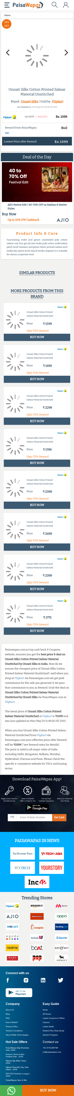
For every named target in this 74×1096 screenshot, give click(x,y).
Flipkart (57, 101)
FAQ (7, 1018)
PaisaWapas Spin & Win (16, 1080)
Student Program (50, 1035)
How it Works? (12, 1022)
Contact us (50, 1042)
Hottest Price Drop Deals (53, 1031)
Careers (46, 1022)
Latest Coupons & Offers (54, 1018)
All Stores (47, 1014)
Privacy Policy (12, 1026)
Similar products (37, 272)
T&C (7, 133)
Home (45, 1010)
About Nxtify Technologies (17, 1035)
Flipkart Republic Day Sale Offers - (17, 1068)
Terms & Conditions (14, 1031)
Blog (8, 1014)
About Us (10, 1010)
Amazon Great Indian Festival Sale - (15, 1055)
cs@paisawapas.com (52, 1052)
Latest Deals (48, 1026)
